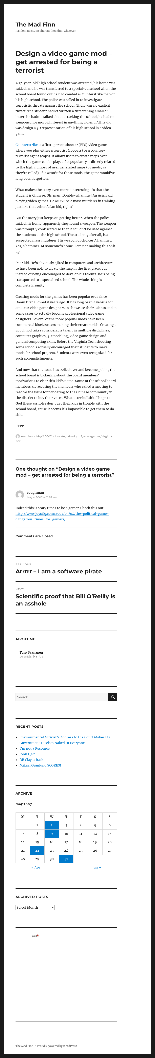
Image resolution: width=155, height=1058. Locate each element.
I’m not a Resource (35, 748)
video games (91, 436)
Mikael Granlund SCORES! (40, 765)
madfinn (27, 436)
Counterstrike (27, 145)
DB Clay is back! (32, 760)
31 (66, 859)
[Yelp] (36, 936)
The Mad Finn (35, 24)
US (80, 436)
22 (37, 850)
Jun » (96, 867)
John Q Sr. (28, 754)
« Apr (35, 867)
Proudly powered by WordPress (57, 1046)
